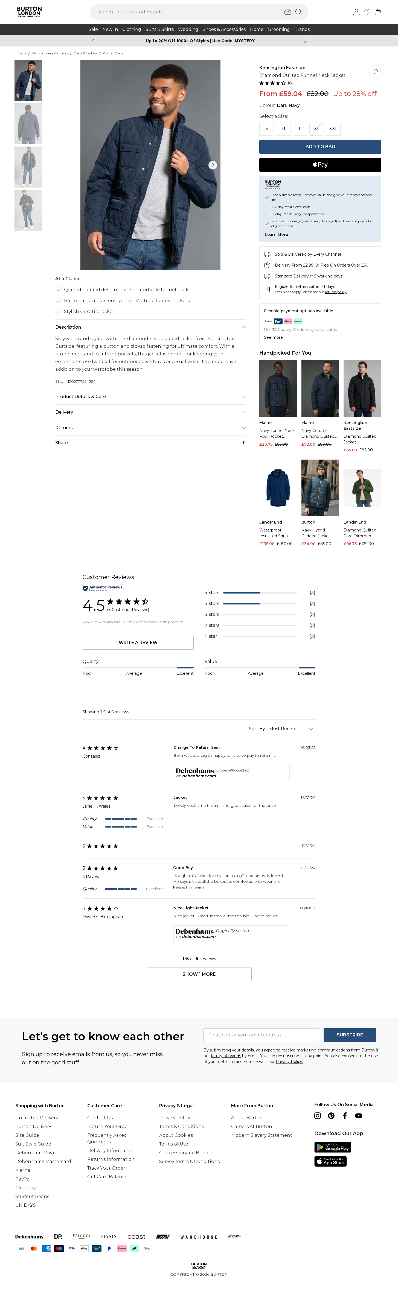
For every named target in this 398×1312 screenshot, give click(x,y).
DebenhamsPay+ (35, 1152)
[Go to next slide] (212, 165)
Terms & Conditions (181, 1126)
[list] (150, 165)
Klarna (22, 1170)
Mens (36, 53)
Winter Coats (113, 53)
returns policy (336, 292)
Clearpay (25, 1187)
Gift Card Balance (107, 1176)
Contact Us (100, 1117)
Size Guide (27, 1135)
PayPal (23, 1179)
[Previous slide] (93, 40)
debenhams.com (199, 775)
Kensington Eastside (282, 67)
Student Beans (32, 1196)
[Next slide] (305, 40)
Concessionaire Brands (185, 1152)
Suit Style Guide (33, 1144)
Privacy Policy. (289, 1061)
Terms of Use (173, 1144)
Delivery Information (111, 1150)
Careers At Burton (251, 1126)
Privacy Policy (174, 1117)
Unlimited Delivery (36, 1117)
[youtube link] (358, 1115)
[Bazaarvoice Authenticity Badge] (102, 588)
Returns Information (111, 1159)
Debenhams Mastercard (43, 1161)
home (21, 53)
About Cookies (176, 1135)
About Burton (247, 1117)
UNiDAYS (25, 1205)
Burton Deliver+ (33, 1126)
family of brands (226, 1055)
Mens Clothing (56, 53)
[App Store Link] (332, 1154)
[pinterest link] (331, 1115)
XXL (333, 128)
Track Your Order (106, 1168)
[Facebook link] (345, 1115)
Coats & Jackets (85, 53)
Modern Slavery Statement (261, 1135)
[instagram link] (317, 1115)
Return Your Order (108, 1126)
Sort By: (258, 728)
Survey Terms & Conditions (189, 1161)
